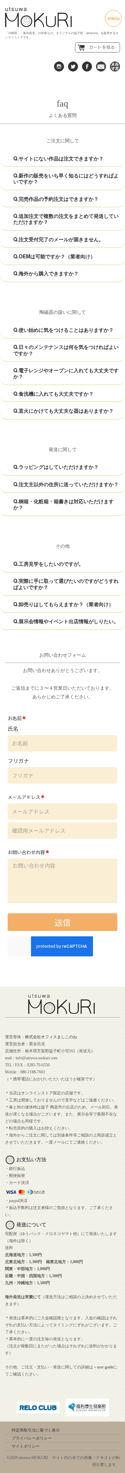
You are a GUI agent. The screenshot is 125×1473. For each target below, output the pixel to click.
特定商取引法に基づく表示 (36, 1430)
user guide (105, 1367)
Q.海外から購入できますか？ (46, 273)
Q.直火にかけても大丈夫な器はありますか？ (63, 410)
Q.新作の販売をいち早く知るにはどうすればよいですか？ (66, 178)
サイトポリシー (26, 1446)
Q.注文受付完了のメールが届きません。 (58, 239)
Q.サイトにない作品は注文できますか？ (58, 158)
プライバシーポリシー (32, 1438)
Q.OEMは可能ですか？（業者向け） (54, 256)
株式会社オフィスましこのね (51, 1037)
